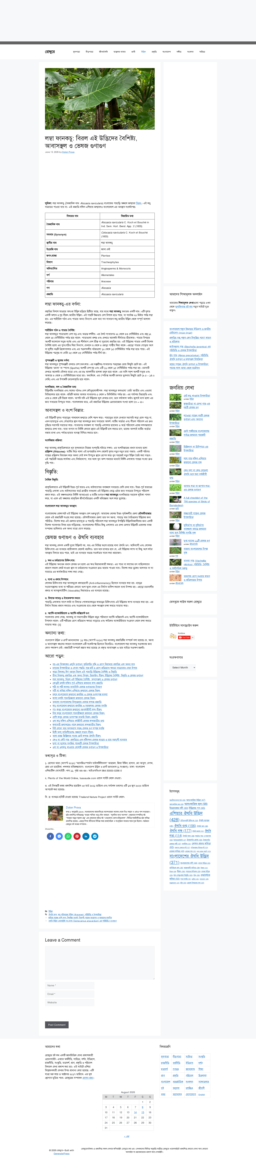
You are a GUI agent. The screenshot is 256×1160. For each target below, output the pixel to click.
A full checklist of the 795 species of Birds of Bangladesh (189, 501)
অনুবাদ (176, 1088)
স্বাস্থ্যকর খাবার (119, 51)
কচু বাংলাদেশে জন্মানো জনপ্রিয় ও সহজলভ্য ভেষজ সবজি (80, 705)
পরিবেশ (189, 1075)
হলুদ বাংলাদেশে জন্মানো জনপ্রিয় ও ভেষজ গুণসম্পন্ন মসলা (80, 694)
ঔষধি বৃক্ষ (180, 831)
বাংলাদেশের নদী (188, 863)
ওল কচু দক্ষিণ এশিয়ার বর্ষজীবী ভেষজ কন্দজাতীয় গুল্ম (78, 720)
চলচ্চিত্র (189, 1088)
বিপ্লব (172, 871)
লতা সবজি (185, 879)
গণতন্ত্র (176, 1069)
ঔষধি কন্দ (52, 914)
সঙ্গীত (179, 51)
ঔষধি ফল (202, 826)
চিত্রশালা (203, 1075)
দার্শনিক (186, 844)
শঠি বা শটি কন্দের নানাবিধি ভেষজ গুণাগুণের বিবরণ (77, 687)
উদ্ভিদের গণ (197, 808)
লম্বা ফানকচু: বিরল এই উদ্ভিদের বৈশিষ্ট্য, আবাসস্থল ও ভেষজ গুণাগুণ (85, 679)
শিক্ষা (201, 1069)
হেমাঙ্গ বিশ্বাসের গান (195, 883)
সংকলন (190, 51)
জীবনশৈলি (103, 51)
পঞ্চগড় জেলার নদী (182, 848)
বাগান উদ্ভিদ (204, 863)
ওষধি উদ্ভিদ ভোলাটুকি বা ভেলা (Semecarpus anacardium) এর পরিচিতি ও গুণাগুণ (82, 921)
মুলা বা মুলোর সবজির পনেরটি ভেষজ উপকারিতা (76, 743)
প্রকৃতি (154, 51)
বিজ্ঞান (204, 868)
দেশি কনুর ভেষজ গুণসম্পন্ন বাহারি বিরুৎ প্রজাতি (75, 717)
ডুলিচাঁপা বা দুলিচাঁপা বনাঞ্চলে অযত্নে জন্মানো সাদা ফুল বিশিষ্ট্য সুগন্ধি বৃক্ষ (187, 529)
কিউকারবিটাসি (179, 840)
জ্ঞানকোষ (190, 1069)
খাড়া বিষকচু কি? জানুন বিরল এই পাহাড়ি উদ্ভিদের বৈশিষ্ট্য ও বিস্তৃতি (85, 671)
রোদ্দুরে (50, 51)
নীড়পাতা (89, 51)
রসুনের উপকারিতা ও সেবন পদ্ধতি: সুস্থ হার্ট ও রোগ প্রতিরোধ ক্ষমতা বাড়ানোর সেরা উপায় (95, 668)
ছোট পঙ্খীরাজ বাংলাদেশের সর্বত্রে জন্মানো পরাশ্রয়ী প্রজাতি (189, 435)
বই (162, 1088)
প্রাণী (133, 51)
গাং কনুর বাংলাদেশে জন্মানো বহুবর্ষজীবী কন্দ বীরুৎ (77, 709)
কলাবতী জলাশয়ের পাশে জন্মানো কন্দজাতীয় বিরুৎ (77, 724)
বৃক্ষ (176, 556)
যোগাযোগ (191, 1094)
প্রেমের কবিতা (176, 851)
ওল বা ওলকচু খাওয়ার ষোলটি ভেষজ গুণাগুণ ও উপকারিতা (80, 747)
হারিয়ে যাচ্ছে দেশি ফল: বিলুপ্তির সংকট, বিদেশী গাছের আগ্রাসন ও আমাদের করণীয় (80, 917)
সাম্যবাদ (204, 879)
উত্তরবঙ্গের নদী (178, 808)
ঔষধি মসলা (198, 831)
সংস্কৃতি (202, 1056)
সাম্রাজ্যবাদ (174, 883)
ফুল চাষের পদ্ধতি (204, 851)
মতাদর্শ (164, 1069)
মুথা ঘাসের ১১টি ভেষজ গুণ (197, 540)
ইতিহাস (189, 1063)
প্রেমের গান (190, 851)
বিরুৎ (138, 203)
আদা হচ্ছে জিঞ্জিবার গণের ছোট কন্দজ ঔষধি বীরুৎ (77, 735)
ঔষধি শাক (189, 836)
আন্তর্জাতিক (178, 1081)
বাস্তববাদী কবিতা (192, 867)
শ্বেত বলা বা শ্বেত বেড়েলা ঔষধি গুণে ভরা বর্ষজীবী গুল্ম (188, 474)
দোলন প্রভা (88, 1078)
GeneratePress (61, 1153)
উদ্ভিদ (143, 51)
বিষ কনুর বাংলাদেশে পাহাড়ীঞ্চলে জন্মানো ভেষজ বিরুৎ (79, 713)
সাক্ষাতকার (204, 1081)
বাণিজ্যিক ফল (176, 868)
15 (142, 1112)
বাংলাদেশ (167, 51)
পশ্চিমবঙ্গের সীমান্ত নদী (199, 848)
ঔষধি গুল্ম (185, 826)
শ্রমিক (195, 879)
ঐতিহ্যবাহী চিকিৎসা (189, 820)
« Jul (126, 1136)
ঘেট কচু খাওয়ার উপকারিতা (197, 395)
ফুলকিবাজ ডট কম (184, 306)
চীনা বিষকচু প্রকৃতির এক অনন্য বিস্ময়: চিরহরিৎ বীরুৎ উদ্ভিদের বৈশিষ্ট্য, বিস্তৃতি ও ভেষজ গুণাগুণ (98, 675)
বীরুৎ (181, 871)
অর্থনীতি (176, 1063)
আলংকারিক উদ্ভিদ (195, 800)
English (202, 1094)
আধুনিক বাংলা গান (177, 800)
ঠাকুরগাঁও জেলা (195, 840)
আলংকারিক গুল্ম (176, 804)
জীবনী (202, 1088)
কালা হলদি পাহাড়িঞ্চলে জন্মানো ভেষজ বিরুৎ (74, 698)
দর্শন (201, 1063)
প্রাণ (163, 1075)
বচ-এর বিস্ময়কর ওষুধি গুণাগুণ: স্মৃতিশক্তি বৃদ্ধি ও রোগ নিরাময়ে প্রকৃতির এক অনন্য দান (94, 664)
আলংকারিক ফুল (196, 804)
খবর (163, 1094)
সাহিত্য (202, 51)
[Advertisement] (89, 20)
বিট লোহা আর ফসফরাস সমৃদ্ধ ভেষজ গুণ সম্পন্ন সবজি (78, 728)
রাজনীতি (165, 1063)
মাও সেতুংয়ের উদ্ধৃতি (183, 875)
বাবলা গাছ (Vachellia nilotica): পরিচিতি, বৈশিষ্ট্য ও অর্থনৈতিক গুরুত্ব (189, 564)
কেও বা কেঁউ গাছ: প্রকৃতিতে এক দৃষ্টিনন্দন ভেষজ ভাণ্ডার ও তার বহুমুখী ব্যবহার (90, 739)
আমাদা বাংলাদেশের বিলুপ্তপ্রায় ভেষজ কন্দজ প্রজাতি (77, 702)
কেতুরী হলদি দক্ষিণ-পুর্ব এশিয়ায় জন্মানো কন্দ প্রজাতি (78, 683)
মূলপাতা (76, 51)
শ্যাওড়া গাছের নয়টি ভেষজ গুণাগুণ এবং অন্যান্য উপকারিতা (189, 419)
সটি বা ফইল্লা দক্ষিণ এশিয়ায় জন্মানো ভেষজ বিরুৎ (76, 690)
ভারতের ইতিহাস (193, 871)
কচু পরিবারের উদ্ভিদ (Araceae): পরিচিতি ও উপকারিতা (79, 914)
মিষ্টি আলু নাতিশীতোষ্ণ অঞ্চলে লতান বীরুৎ (73, 732)
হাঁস (183, 883)
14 (135, 1112)
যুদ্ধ (196, 875)
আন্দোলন (177, 1094)
